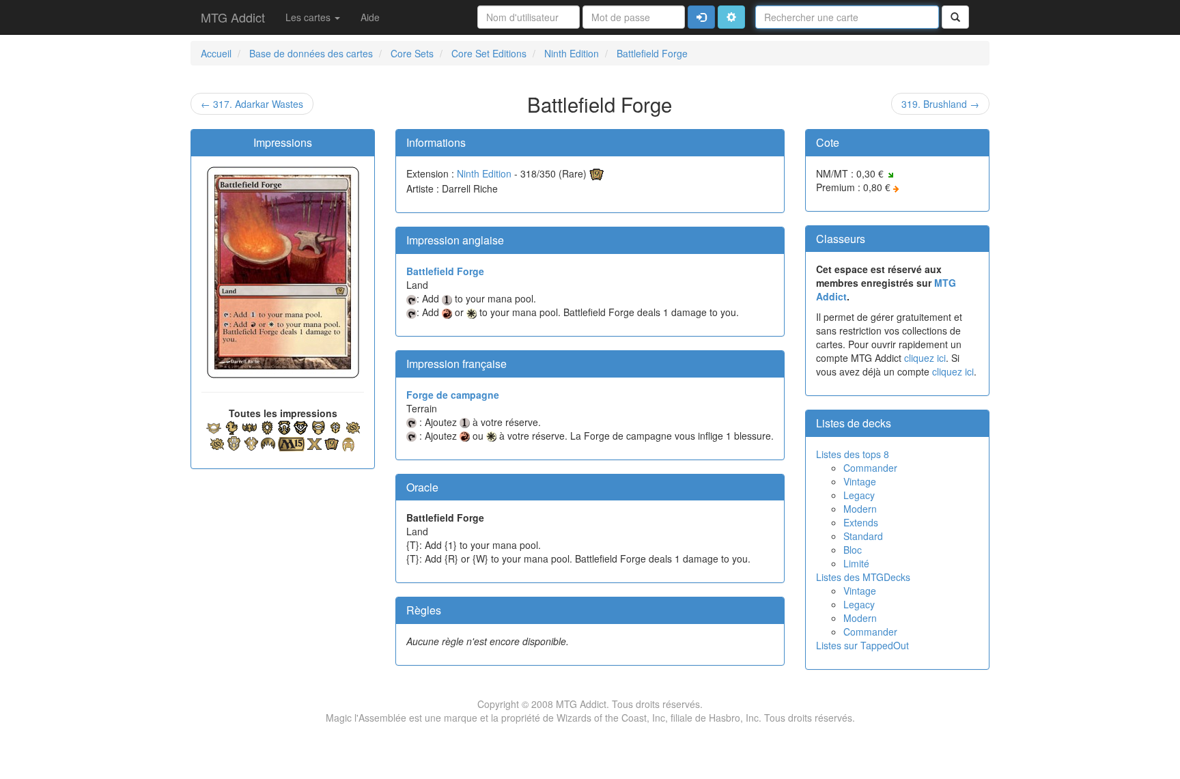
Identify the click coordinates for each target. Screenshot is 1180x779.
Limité (856, 563)
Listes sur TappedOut (862, 645)
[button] (731, 17)
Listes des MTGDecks (863, 577)
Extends (860, 522)
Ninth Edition (484, 173)
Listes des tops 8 (852, 454)
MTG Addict (233, 17)
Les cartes (309, 17)
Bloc (852, 549)
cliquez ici (925, 358)
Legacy (859, 495)
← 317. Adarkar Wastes (252, 104)
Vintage (859, 481)
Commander (870, 468)
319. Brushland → (940, 104)
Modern (860, 508)
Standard (863, 536)
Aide (370, 17)
